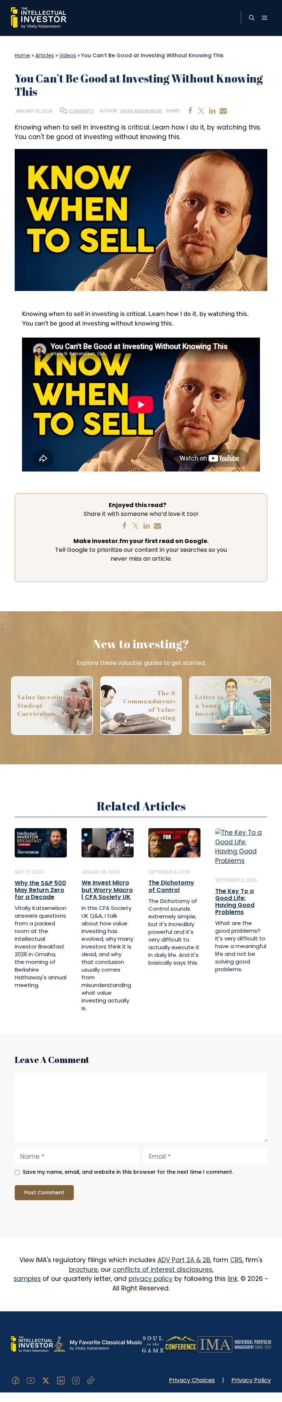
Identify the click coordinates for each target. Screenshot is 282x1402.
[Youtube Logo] (30, 1380)
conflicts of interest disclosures (162, 1269)
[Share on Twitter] (201, 110)
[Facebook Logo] (15, 1380)
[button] (251, 18)
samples (27, 1278)
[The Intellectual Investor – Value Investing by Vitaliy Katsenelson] (38, 17)
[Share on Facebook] (190, 110)
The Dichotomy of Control (171, 886)
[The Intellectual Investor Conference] (181, 1344)
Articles (44, 55)
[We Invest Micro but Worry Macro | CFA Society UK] (108, 842)
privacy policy (151, 1278)
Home (22, 55)
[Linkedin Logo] (60, 1380)
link (233, 1278)
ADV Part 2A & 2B (184, 1260)
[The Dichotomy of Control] (174, 842)
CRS (236, 1260)
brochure (83, 1269)
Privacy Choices (192, 1380)
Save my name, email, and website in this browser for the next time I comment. (128, 1172)
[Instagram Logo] (75, 1380)
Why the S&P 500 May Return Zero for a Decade (40, 890)
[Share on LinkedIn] (212, 110)
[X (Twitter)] (45, 1380)
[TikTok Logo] (90, 1380)
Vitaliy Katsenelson (141, 111)
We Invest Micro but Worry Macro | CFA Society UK (107, 889)
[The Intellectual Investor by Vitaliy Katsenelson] (32, 1344)
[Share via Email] (223, 110)
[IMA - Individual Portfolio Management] (234, 1344)
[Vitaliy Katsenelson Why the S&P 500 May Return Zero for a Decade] (41, 842)
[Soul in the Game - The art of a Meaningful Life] (153, 1344)
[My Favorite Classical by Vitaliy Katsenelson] (97, 1344)
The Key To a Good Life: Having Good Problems (234, 902)
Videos (67, 55)
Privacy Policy (251, 1380)
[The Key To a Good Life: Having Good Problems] (241, 846)
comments (81, 111)
